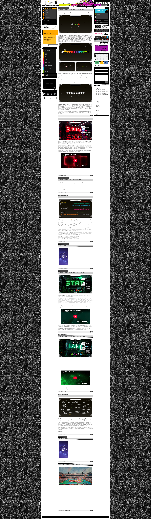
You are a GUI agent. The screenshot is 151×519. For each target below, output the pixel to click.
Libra (62, 268)
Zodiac (66, 268)
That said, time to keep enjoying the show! (65, 507)
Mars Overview (63, 438)
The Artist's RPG (63, 175)
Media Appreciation (64, 510)
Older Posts (90, 513)
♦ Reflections (98, 48)
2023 (96, 113)
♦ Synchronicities (103, 50)
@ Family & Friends (46, 20)
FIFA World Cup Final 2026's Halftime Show (71, 464)
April (97, 105)
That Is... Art (45, 41)
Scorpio (64, 461)
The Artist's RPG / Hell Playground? (70, 179)
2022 (96, 114)
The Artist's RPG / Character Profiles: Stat (72, 272)
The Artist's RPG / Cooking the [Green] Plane (72, 396)
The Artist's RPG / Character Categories (71, 9)
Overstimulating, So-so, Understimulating (47, 40)
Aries (62, 461)
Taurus (64, 268)
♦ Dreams (97, 47)
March (97, 106)
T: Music (68, 510)
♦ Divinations (98, 49)
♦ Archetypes (104, 48)
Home (73, 513)
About (100, 0)
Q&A (102, 0)
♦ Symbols (103, 47)
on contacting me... (105, 84)
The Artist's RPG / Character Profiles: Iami (72, 336)
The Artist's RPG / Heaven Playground (70, 197)
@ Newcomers (45, 24)
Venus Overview (64, 245)
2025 (96, 110)
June (97, 102)
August (97, 88)
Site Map (104, 0)
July (97, 101)
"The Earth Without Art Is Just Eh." (49, 43)
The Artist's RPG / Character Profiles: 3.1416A (72, 119)
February (97, 107)
